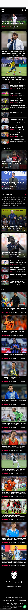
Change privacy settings (6, 608)
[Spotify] (21, 582)
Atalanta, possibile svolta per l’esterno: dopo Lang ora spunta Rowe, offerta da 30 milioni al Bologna (12, 255)
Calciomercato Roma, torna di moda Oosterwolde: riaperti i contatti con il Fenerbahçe (11, 379)
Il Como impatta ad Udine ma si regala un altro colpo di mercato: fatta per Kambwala (18, 100)
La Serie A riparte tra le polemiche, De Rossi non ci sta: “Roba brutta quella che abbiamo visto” (18, 115)
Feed (16, 595)
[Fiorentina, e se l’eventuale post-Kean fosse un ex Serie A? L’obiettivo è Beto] (5, 262)
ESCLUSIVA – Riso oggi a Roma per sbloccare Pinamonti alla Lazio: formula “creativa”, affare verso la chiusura (13, 448)
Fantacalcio (12, 129)
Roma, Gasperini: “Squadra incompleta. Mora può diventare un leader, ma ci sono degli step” (17, 135)
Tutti (25, 194)
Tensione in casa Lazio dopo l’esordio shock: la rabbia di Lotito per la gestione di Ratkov (13, 538)
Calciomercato (5, 26)
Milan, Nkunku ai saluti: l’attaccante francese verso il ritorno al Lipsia (17, 93)
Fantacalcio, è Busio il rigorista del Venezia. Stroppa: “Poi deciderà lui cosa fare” (18, 127)
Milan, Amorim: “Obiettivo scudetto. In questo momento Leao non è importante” (13, 309)
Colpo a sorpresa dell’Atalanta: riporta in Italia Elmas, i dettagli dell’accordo (18, 276)
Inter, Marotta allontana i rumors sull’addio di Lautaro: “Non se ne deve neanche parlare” (17, 121)
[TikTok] (12, 582)
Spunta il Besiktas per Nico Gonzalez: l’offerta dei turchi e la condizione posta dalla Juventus (13, 561)
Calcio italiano (13, 116)
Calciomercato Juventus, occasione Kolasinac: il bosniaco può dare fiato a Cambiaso (14, 355)
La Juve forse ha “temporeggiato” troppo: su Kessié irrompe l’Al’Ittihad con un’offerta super (13, 492)
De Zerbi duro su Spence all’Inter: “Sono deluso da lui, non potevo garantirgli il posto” (18, 282)
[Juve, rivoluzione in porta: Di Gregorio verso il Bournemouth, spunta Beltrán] (14, 414)
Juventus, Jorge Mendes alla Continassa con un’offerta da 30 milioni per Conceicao (13, 469)
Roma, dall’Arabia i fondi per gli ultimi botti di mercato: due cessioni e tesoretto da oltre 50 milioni (12, 229)
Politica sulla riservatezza (9, 592)
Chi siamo (18, 586)
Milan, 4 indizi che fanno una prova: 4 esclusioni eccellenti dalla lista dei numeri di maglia (13, 516)
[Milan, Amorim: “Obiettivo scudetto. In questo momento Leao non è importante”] (14, 299)
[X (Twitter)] (15, 582)
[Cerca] (23, 10)
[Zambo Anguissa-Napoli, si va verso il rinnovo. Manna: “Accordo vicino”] (5, 86)
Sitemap (12, 595)
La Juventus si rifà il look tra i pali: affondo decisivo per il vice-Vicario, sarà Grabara (17, 269)
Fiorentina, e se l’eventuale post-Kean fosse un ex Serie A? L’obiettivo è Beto (18, 262)
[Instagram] (9, 582)
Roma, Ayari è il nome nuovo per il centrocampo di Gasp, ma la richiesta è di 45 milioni (13, 79)
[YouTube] (18, 582)
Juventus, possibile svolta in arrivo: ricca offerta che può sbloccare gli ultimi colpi (13, 52)
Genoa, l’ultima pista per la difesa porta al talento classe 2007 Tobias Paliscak (17, 141)
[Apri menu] (26, 10)
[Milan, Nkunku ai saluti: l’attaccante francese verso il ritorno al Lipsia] (5, 93)
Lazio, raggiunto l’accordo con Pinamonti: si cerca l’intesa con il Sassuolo (13, 23)
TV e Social (4, 335)
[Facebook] (6, 582)
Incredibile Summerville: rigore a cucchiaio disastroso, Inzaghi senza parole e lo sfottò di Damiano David (13, 333)
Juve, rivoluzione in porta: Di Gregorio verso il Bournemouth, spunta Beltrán (13, 424)
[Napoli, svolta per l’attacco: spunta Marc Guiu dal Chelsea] (14, 391)
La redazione (10, 586)
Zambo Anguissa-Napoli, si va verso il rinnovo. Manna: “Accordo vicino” (17, 86)
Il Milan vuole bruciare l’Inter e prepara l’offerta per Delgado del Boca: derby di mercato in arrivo (18, 108)
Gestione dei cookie (20, 592)
